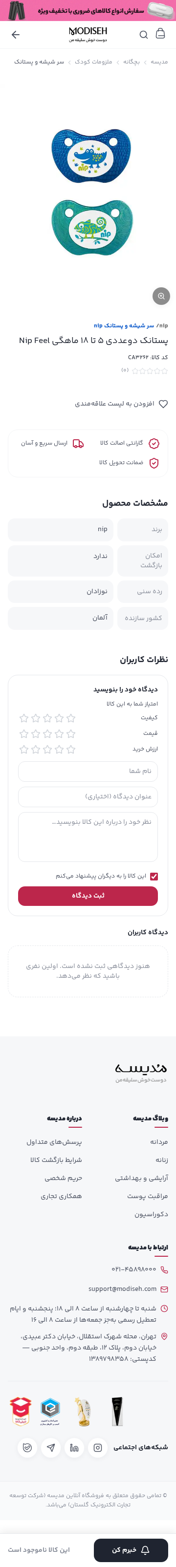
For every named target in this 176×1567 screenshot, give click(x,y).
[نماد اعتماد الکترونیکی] (152, 1411)
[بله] (27, 1448)
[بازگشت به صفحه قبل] (15, 34)
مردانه (159, 1142)
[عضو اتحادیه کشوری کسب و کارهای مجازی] (50, 1411)
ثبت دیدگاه (88, 896)
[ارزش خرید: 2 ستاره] (59, 749)
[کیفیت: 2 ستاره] (59, 718)
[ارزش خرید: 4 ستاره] (36, 749)
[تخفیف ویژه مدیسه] (88, 10)
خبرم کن (124, 1550)
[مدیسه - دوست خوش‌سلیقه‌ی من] (88, 35)
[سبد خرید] (160, 33)
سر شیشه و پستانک (39, 62)
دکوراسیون (151, 1215)
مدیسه (159, 62)
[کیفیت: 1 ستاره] (71, 718)
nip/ (162, 326)
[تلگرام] (51, 1448)
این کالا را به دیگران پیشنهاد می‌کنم (101, 876)
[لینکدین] (74, 1448)
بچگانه (131, 62)
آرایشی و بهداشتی (141, 1178)
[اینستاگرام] (98, 1448)
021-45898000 (133, 1270)
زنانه (161, 1160)
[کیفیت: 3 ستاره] (47, 718)
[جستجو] (144, 34)
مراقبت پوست (147, 1197)
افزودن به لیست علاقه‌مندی (114, 404)
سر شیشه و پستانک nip (124, 326)
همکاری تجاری (61, 1197)
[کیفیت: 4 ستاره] (36, 718)
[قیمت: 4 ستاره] (36, 734)
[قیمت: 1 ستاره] (71, 734)
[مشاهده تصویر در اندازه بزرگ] (88, 193)
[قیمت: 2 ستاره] (59, 734)
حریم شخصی (63, 1178)
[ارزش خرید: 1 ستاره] (71, 749)
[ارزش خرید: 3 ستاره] (47, 749)
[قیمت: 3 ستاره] (47, 734)
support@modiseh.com (122, 1289)
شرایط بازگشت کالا (56, 1160)
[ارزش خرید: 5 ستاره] (24, 749)
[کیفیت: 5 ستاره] (24, 718)
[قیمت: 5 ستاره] (24, 734)
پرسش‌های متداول (54, 1142)
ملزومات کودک (93, 62)
